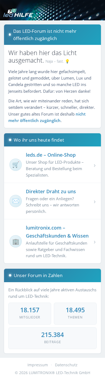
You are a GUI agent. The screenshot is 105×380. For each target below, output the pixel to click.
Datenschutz (66, 364)
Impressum (37, 364)
